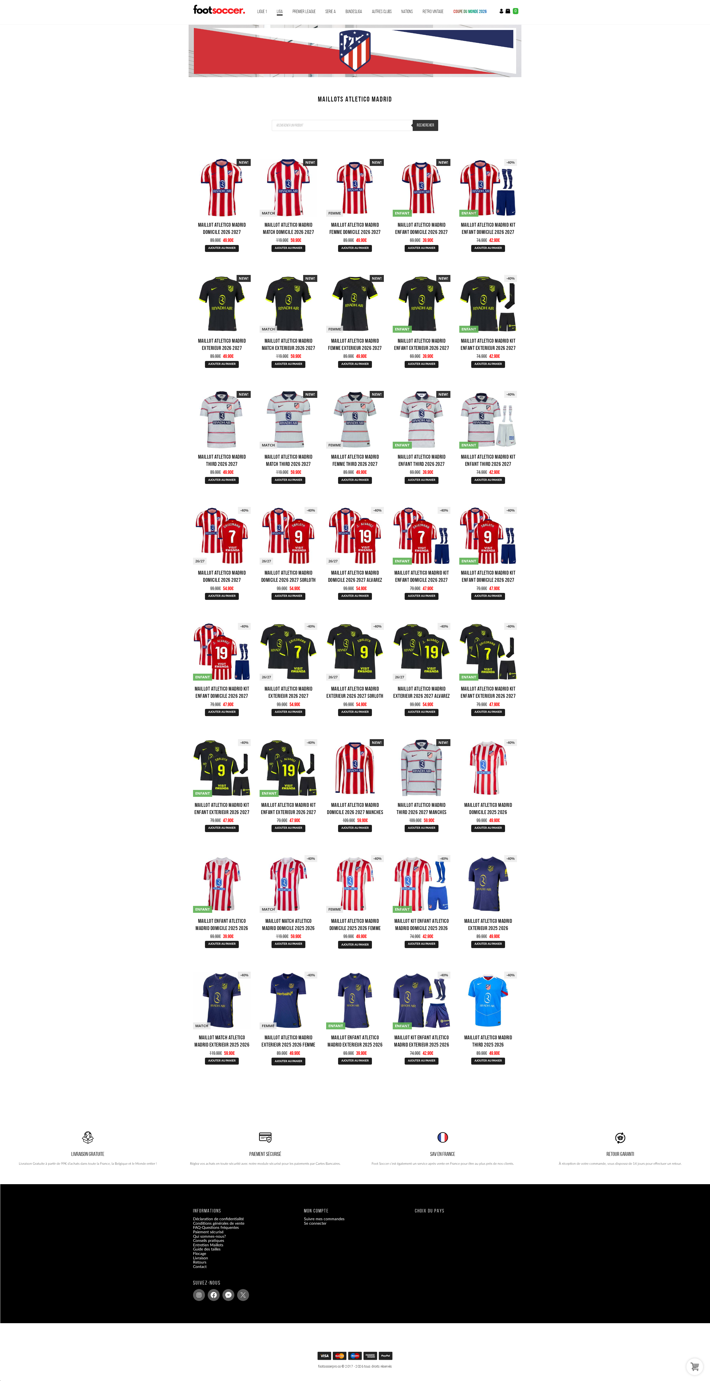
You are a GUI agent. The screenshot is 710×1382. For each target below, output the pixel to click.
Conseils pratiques (208, 1241)
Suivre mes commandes (324, 1219)
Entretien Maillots (208, 1245)
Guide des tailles (206, 1249)
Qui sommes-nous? (209, 1236)
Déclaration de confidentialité (218, 1219)
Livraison (200, 1258)
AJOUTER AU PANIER (222, 248)
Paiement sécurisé (208, 1232)
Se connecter (315, 1223)
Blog (197, 1271)
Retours (199, 1262)
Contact (200, 1267)
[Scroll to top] (356, 1357)
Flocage (199, 1254)
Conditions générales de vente (218, 1223)
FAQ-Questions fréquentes (216, 1228)
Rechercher (425, 125)
